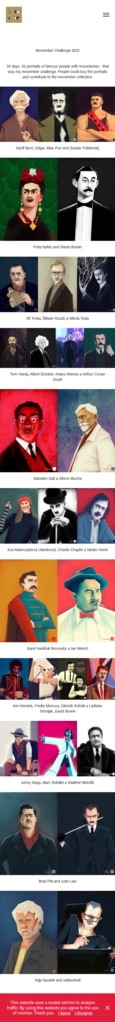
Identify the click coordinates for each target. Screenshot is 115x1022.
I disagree (83, 1013)
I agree (64, 1013)
